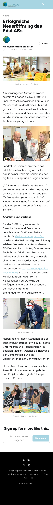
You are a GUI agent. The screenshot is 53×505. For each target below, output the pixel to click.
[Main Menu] (48, 4)
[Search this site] (43, 4)
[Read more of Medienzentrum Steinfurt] (6, 39)
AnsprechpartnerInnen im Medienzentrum (27, 470)
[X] (24, 465)
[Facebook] (29, 465)
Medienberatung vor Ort (29, 236)
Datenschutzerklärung (39, 474)
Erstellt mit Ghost (26, 483)
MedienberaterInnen (17, 474)
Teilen (45, 43)
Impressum (28, 478)
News (6, 15)
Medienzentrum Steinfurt (18, 46)
